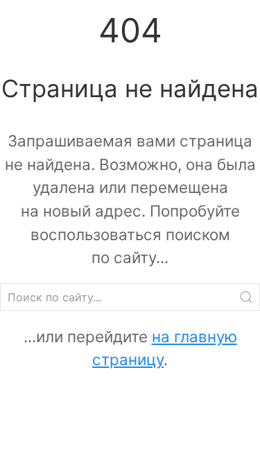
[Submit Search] (246, 297)
